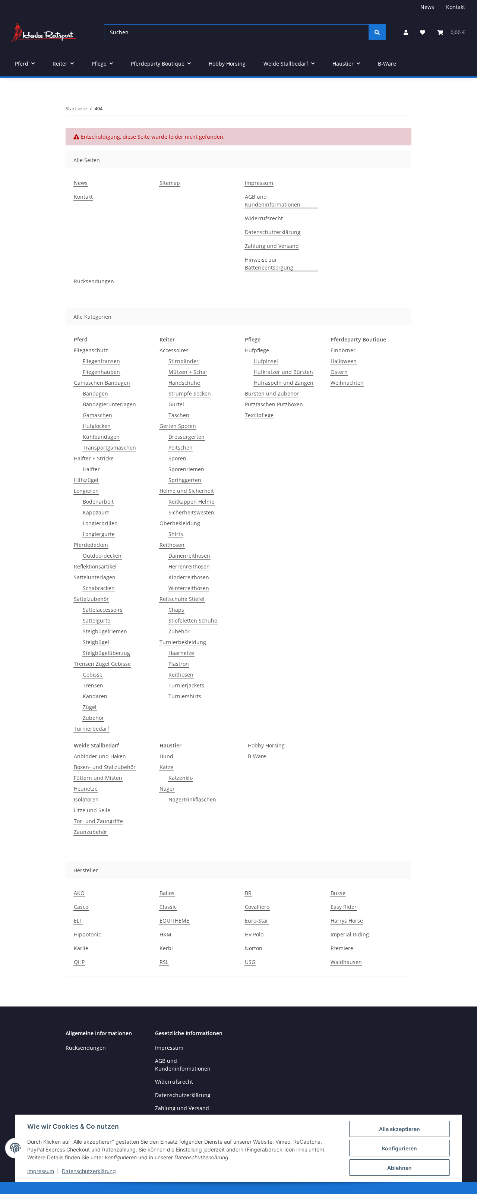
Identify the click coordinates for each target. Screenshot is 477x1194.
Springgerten (184, 479)
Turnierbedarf (91, 728)
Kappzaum (96, 512)
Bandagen (95, 393)
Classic (168, 906)
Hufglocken (97, 425)
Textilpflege (259, 415)
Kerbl (166, 948)
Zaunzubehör (90, 831)
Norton (253, 948)
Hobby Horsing (266, 745)
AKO (79, 893)
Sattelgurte (96, 620)
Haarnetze (181, 652)
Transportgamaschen (109, 447)
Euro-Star (256, 920)
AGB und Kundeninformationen (272, 200)
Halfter (91, 469)
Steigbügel (96, 642)
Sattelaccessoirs (103, 609)
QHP (79, 961)
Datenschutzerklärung (89, 1171)
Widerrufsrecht (264, 218)
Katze (166, 767)
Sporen (177, 458)
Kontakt (455, 6)
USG (250, 961)
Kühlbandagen (101, 436)
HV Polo (254, 934)
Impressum (40, 1171)
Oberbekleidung (179, 523)
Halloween (344, 361)
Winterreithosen (188, 588)
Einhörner (343, 350)
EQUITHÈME (174, 920)
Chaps (176, 609)
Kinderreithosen (188, 577)
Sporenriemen (186, 469)
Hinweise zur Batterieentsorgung (269, 263)
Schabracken (99, 588)
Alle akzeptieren (399, 1129)
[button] (406, 32)
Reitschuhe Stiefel (182, 598)
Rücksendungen (94, 281)
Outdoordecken (102, 555)
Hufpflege (257, 350)
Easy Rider (344, 906)
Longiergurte (99, 534)
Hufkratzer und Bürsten (283, 371)
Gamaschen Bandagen (102, 382)
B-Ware (257, 756)
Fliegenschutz (91, 350)
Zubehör (93, 717)
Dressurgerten (186, 436)
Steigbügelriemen (105, 631)
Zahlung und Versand (272, 245)
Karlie (81, 948)
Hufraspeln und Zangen (283, 382)
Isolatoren (86, 799)
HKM (165, 934)
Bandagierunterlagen (109, 404)
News (427, 6)
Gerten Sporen (177, 425)
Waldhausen (346, 961)
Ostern (339, 371)
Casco (81, 906)
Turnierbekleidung (182, 642)
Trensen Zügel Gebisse (102, 663)
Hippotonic (87, 934)
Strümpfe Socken (189, 393)
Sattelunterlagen (95, 577)
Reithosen (171, 544)
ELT (78, 920)
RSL (163, 961)
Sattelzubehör (91, 598)
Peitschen (180, 447)
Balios (166, 893)
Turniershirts (184, 696)
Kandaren (95, 696)
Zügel (90, 707)
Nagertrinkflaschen (192, 799)
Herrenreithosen (189, 566)
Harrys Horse (347, 920)
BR (248, 893)
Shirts (175, 534)
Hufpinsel (266, 361)
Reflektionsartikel (95, 566)
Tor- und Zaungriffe (98, 821)
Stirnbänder (183, 361)
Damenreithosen (189, 555)
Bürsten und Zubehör (272, 393)
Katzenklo (180, 777)
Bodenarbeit (98, 501)
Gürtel (176, 404)
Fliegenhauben (101, 371)
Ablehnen (399, 1168)
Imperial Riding (350, 934)
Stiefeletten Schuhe (192, 620)
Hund (166, 756)
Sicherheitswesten (191, 512)
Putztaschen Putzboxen (274, 404)
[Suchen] (377, 32)
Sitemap (169, 182)
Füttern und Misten (98, 777)
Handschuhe (184, 382)
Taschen (178, 415)
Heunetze (86, 788)
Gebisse (92, 674)
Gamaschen (97, 415)
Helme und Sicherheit (186, 490)
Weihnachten (347, 382)
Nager (167, 788)
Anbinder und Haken (100, 756)
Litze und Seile (92, 810)
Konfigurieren (399, 1148)
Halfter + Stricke (94, 458)
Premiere (342, 948)
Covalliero (257, 906)
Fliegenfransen (101, 361)
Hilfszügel (86, 479)
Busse (338, 893)
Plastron (178, 663)
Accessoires (174, 350)
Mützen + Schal (187, 371)
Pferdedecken (91, 544)
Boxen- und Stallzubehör (105, 767)
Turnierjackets (186, 685)
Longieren (86, 490)
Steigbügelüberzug (106, 652)
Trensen (93, 685)
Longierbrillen (100, 523)
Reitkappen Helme (191, 501)
